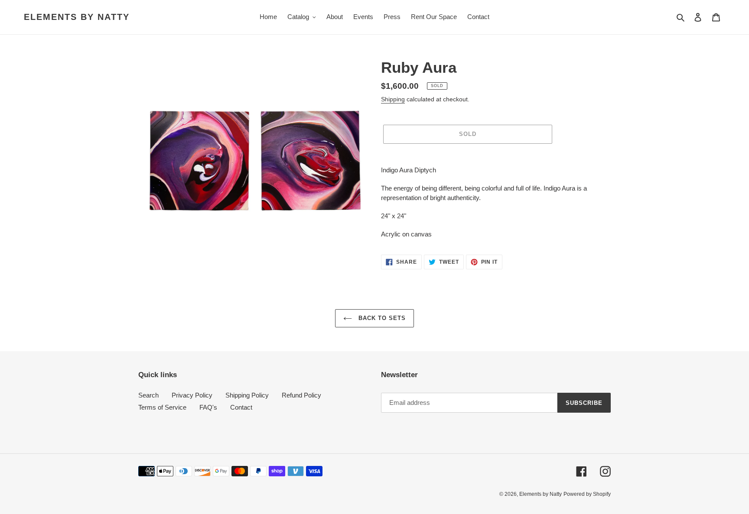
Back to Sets (381, 318)
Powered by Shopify (587, 494)
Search (148, 395)
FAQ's (208, 407)
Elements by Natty (77, 17)
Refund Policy (301, 395)
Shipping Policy (247, 395)
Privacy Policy (192, 395)
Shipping (393, 99)
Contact (241, 407)
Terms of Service (162, 407)
